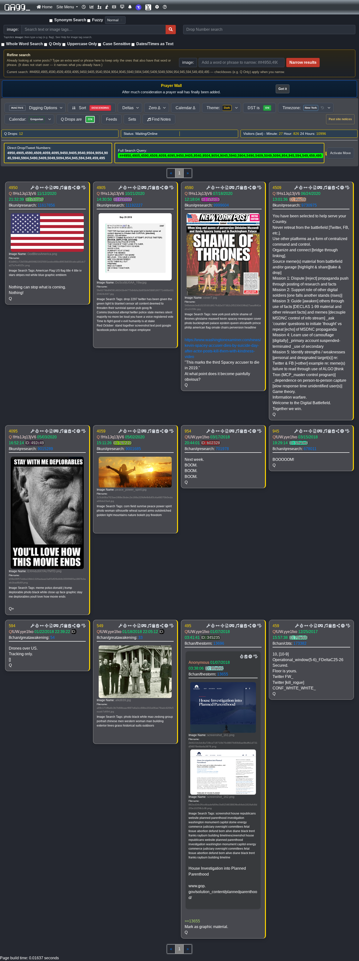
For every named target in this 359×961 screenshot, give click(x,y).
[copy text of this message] (69, 188)
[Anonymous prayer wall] (106, 7)
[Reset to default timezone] (322, 107)
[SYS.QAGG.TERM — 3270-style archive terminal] (122, 7)
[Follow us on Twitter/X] (148, 7)
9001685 (133, 449)
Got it (282, 89)
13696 (218, 643)
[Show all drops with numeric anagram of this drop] (46, 188)
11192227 (134, 205)
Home (47, 7)
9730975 (309, 205)
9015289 (45, 449)
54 (52, 637)
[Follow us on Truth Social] (138, 7)
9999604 (221, 205)
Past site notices (340, 119)
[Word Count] (36, 188)
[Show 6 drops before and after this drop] (41, 188)
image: (188, 62)
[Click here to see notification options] (130, 7)
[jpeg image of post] (51, 188)
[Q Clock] (84, 7)
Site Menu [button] (65, 7)
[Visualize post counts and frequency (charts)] (91, 7)
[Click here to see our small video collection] (114, 7)
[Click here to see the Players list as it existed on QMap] (99, 7)
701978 (222, 449)
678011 (310, 449)
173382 (299, 643)
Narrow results (303, 62)
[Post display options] (32, 188)
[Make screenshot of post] (65, 188)
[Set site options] (157, 7)
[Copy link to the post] (73, 188)
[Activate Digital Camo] (55, 188)
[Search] (171, 29)
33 (140, 637)
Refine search (18, 55)
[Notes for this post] (60, 188)
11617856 (46, 205)
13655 (222, 674)
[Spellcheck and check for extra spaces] (83, 188)
